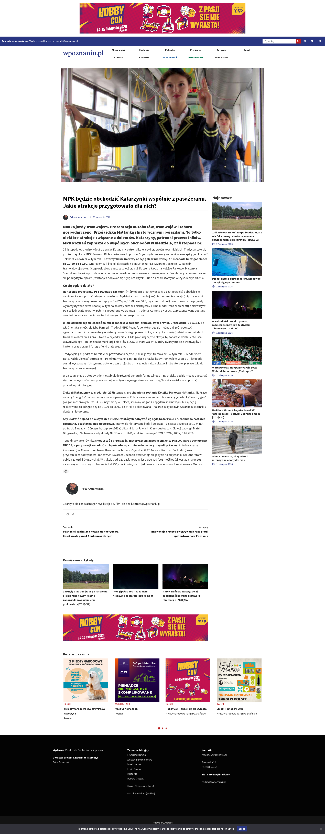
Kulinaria (144, 57)
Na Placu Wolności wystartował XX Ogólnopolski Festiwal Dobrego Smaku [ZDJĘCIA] (236, 413)
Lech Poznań (170, 57)
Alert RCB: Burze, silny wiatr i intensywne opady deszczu (229, 458)
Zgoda (242, 828)
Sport (247, 49)
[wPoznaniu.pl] (83, 53)
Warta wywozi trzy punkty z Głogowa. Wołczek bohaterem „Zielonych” (235, 369)
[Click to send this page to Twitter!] (73, 514)
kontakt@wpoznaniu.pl (67, 41)
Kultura (118, 57)
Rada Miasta (221, 57)
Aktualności (118, 49)
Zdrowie (221, 49)
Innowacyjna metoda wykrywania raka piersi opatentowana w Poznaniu (179, 532)
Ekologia (144, 49)
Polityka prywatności (162, 822)
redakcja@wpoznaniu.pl (214, 754)
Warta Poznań (195, 57)
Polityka (170, 49)
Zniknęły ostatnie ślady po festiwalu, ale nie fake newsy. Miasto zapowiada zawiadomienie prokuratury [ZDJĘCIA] (237, 236)
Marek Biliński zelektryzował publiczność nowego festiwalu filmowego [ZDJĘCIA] (181, 596)
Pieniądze (195, 49)
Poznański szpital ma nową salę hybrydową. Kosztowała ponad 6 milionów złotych (91, 532)
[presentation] (66, 694)
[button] (159, 728)
